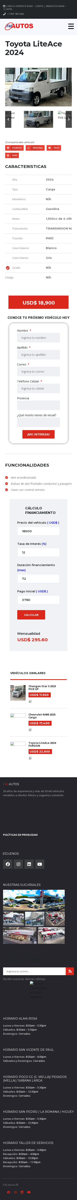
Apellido (22, 347)
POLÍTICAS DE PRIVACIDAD (20, 835)
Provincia (23, 398)
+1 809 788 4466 (15, 13)
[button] (8, 119)
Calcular (31, 614)
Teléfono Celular (28, 381)
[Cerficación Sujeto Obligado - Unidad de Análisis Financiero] (38, 991)
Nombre (23, 330)
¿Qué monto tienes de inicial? (36, 415)
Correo (22, 364)
